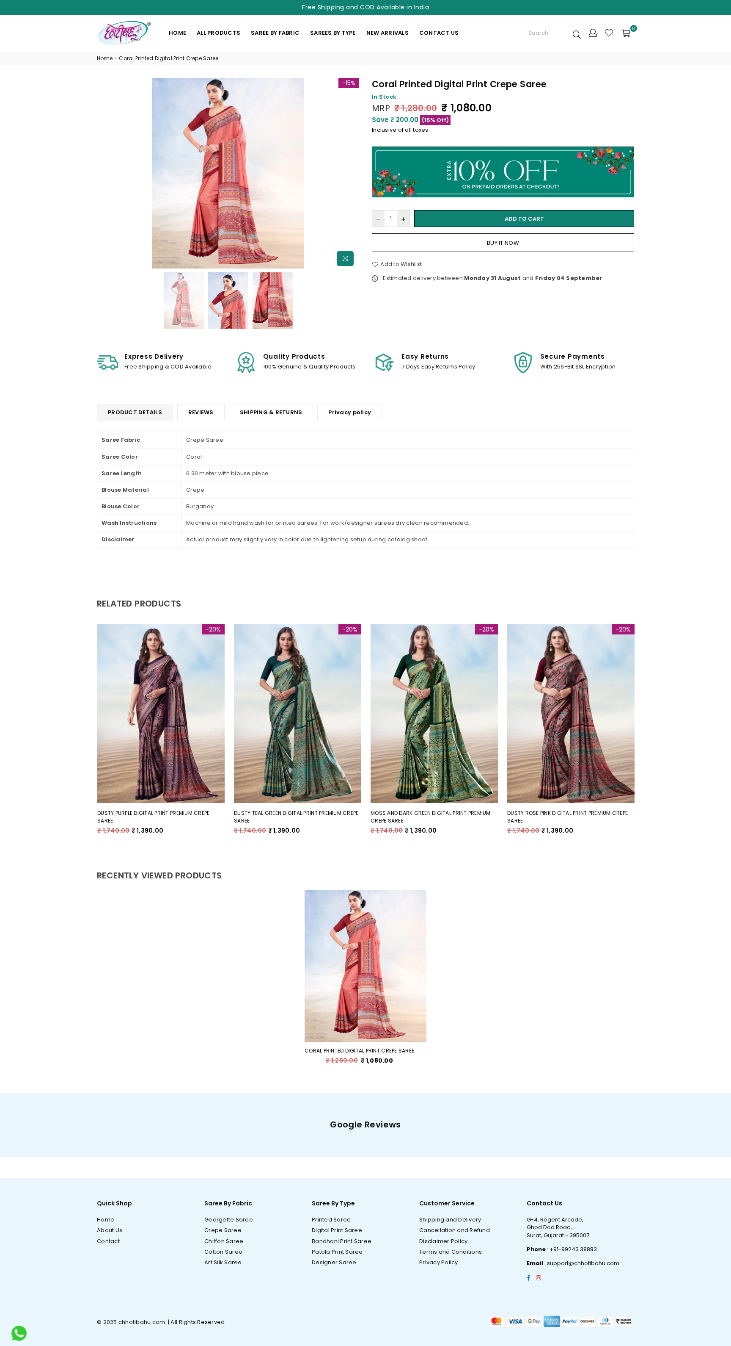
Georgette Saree (228, 1220)
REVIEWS (201, 412)
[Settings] (593, 32)
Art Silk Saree (223, 1262)
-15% (348, 83)
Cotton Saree (223, 1252)
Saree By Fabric (275, 33)
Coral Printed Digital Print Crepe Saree (359, 1050)
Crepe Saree (223, 1230)
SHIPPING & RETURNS (271, 412)
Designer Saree (334, 1262)
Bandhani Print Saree (341, 1241)
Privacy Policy (438, 1262)
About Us (109, 1230)
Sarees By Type (333, 33)
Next (351, 174)
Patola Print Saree (337, 1252)
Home (177, 33)
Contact (108, 1241)
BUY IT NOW (503, 243)
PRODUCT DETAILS (135, 412)
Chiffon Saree (223, 1241)
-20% (213, 629)
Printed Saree (331, 1220)
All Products (218, 33)
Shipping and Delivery (450, 1220)
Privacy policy (349, 412)
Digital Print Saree (337, 1230)
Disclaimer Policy (443, 1241)
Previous (104, 174)
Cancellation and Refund (454, 1230)
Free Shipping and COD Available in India (365, 7)
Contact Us (439, 33)
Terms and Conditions (450, 1252)
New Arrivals (387, 33)
